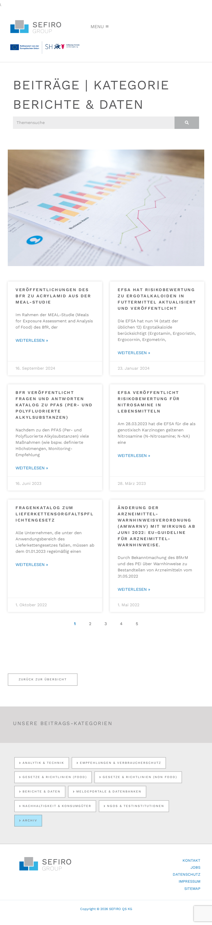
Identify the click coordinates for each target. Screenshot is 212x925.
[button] (97, 26)
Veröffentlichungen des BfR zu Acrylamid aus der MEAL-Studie (53, 296)
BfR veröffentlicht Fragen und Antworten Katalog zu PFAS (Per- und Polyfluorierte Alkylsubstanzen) (54, 405)
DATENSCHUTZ (186, 874)
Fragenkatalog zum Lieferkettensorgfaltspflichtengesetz (55, 514)
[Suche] (187, 122)
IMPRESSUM (189, 881)
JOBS (195, 867)
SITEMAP (192, 888)
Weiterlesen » (32, 340)
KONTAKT (191, 860)
